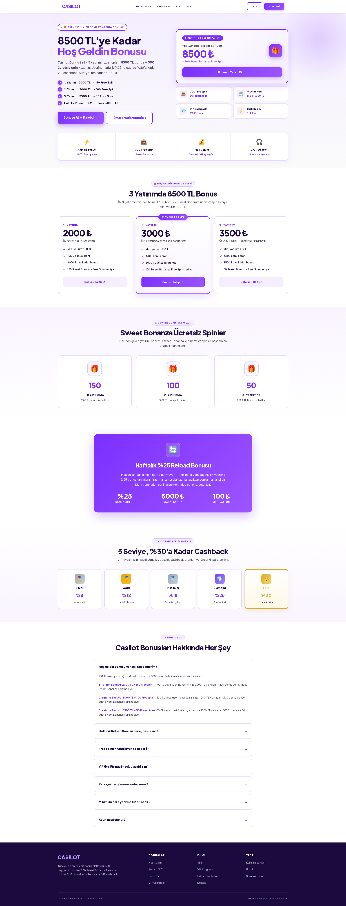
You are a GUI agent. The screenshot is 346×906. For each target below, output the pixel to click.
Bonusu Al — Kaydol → (80, 117)
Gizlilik (250, 869)
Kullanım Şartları (255, 862)
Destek (201, 882)
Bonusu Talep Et (94, 281)
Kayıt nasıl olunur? (112, 819)
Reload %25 (156, 869)
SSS (188, 6)
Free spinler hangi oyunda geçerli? (124, 749)
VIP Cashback (157, 882)
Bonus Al (274, 6)
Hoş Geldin (155, 862)
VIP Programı (205, 869)
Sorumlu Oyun (254, 876)
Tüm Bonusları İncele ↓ (129, 118)
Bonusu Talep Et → (232, 72)
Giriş (255, 6)
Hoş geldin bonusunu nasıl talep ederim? (128, 666)
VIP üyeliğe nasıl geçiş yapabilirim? (124, 766)
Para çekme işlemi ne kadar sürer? (123, 784)
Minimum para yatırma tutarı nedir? (124, 802)
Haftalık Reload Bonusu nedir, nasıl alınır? (129, 731)
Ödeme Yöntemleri (208, 876)
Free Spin (163, 6)
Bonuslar (143, 6)
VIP (178, 6)
